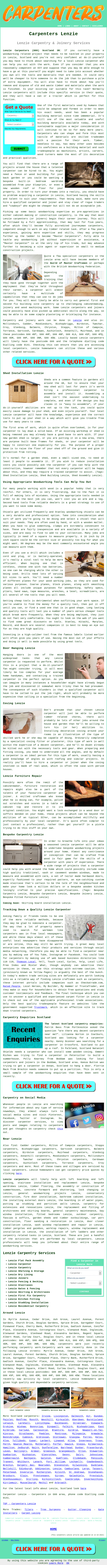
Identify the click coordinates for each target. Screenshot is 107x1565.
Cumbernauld (11, 1458)
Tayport (98, 1468)
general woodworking (33, 1193)
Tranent (8, 1461)
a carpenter (41, 195)
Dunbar (79, 1447)
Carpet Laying (31, 1513)
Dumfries (62, 1458)
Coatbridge (72, 1479)
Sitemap (5, 1540)
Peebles (44, 1433)
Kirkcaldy (62, 1419)
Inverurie (26, 1472)
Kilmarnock (95, 1444)
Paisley (8, 1419)
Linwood (59, 1440)
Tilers (29, 1509)
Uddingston (42, 1468)
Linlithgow (42, 1423)
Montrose (60, 1433)
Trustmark (40, 1007)
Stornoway (59, 1437)
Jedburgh (23, 1447)
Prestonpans (41, 1475)
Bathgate (29, 1458)
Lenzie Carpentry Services (29, 1253)
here (19, 1173)
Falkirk (68, 1426)
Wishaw (21, 1426)
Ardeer (35, 1451)
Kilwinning (80, 1465)
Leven (6, 1451)
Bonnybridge (11, 1437)
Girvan (59, 1475)
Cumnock (27, 1437)
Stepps (80, 1444)
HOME (60, 26)
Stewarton (96, 1451)
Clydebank (79, 1458)
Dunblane (97, 1465)
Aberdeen (78, 1419)
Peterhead (9, 1472)
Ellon (82, 1451)
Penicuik (97, 1458)
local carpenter (49, 821)
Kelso (99, 1437)
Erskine (8, 1426)
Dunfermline (50, 1447)
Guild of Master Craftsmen (68, 263)
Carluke (24, 1430)
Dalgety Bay (25, 1465)
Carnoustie (40, 1430)
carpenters (20, 92)
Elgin (24, 1475)
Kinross (8, 1433)
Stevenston (61, 1465)
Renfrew (21, 1419)
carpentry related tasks (19, 1235)
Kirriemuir (10, 1482)
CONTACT (85, 26)
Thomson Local (26, 961)
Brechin (8, 1465)
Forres (87, 1437)
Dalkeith (77, 1416)
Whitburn (23, 1461)
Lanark (37, 1461)
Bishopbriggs (85, 1426)
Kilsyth (60, 1472)
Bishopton (28, 1454)
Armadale (97, 1433)
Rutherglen (44, 1472)
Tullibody (19, 1440)
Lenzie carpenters (16, 1179)
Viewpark (97, 1423)
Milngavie (78, 1433)
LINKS (67, 26)
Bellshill (9, 1468)
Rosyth (33, 1419)
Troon (99, 1440)
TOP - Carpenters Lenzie (19, 1503)
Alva (6, 1440)
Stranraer (79, 1423)
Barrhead (66, 1447)
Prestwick (96, 1475)
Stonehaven (95, 1472)
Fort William (55, 1461)
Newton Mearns (22, 1444)
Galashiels (76, 1475)
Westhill (47, 1419)
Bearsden (44, 1465)
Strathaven (26, 1433)
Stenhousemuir (12, 1479)
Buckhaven (61, 1423)
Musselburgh (28, 1482)
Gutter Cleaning (79, 1509)
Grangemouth (67, 1451)
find (14, 1145)
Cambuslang (72, 1468)
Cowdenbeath (95, 1461)
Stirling (32, 1479)
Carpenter (9, 1494)
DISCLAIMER (97, 26)
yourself (35, 71)
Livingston (61, 1416)
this (60, 1129)
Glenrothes (49, 1454)
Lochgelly (75, 1461)
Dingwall (53, 1426)
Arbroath (60, 1482)
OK (67, 1563)
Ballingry (20, 1451)
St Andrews (76, 1472)
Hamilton (8, 1447)
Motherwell (42, 1444)
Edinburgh (25, 1468)
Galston (46, 1458)
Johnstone (96, 1454)
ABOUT (76, 26)
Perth (6, 1444)
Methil (43, 1482)
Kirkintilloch (51, 1479)
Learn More (56, 1563)
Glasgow (74, 1437)
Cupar (32, 1440)
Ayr (88, 1416)
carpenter (91, 61)
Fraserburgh (95, 1447)
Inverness (85, 1440)
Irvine (46, 1416)
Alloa (71, 1440)
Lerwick (8, 1423)
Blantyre (58, 1430)
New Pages (15, 1540)
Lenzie (77, 320)
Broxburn (8, 1475)
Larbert (45, 1440)
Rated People (11, 986)
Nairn (35, 1447)
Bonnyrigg (36, 1426)
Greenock (49, 1451)
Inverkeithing (93, 1479)
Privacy (102, 1540)
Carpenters (44, 133)
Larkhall (24, 1423)
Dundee (98, 1416)
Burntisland (95, 1419)
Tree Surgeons (51, 1509)
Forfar (57, 1444)
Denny (66, 1454)
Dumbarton (9, 1454)
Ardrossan (42, 1437)
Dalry (79, 1454)
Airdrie (73, 1430)
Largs (85, 1468)
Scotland (25, 57)
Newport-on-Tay (92, 1430)
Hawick (69, 1444)
